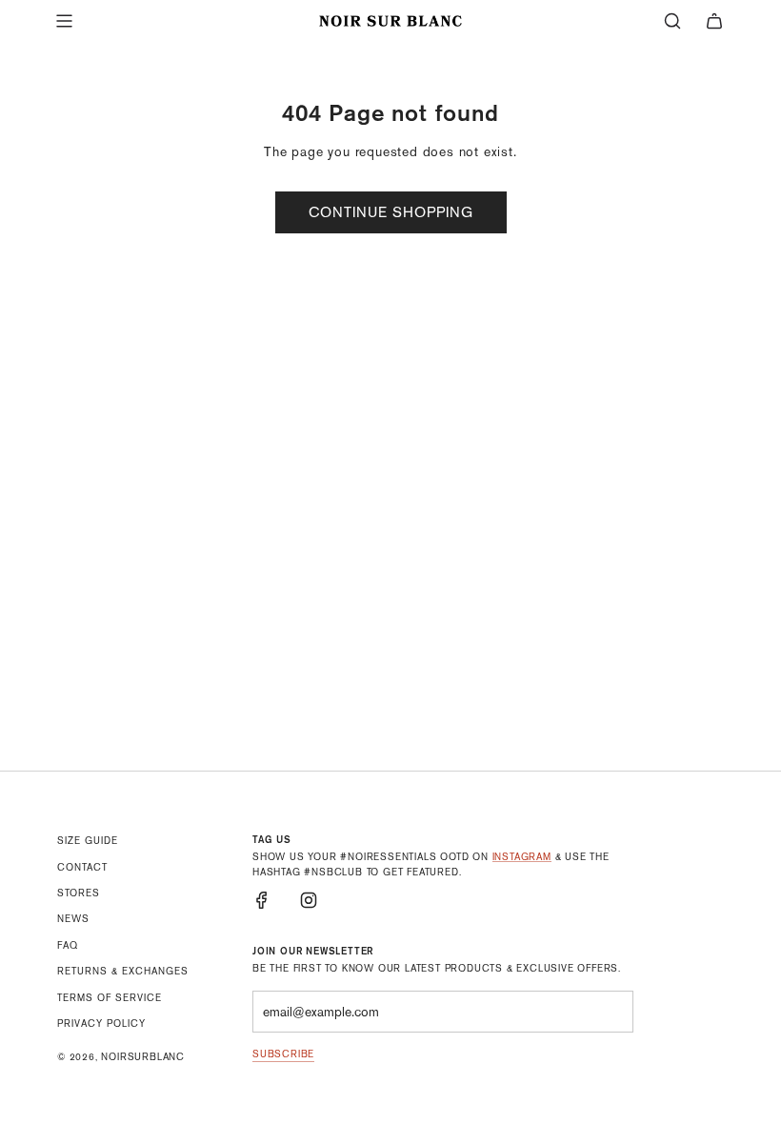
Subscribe (283, 1054)
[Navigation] (64, 21)
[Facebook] (262, 900)
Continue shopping (391, 212)
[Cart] (714, 21)
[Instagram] (309, 900)
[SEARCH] (672, 21)
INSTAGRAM (521, 857)
